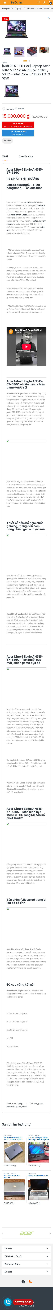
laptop (35, 221)
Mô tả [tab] (5, 156)
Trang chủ (6, 8)
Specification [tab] (26, 156)
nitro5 (24, 1107)
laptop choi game (14, 1107)
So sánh (21, 108)
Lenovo (36, 1135)
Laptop (18, 8)
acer (35, 1103)
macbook (13, 1173)
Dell (5, 1135)
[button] (49, 17)
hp (29, 1173)
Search (38, 2)
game (40, 1103)
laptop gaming (30, 202)
